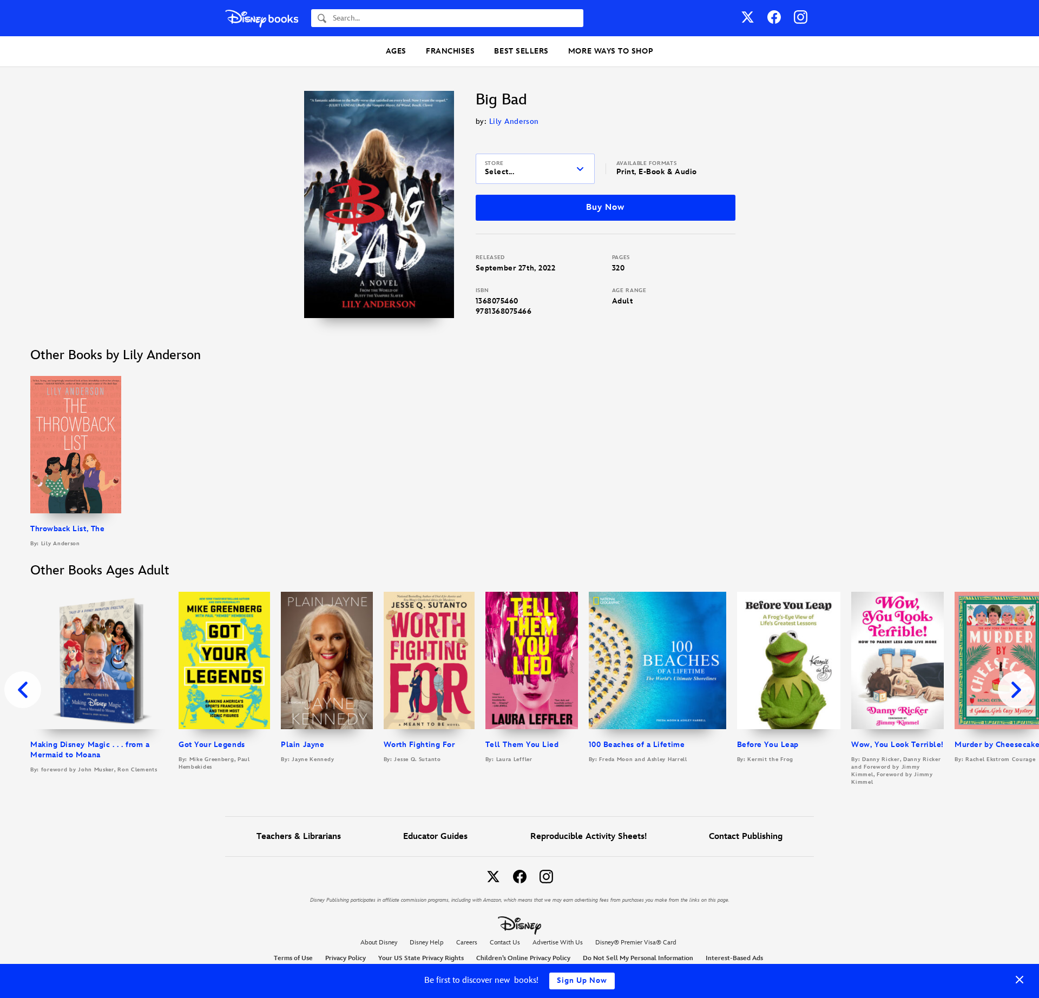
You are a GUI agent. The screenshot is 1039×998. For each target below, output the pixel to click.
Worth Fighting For (419, 744)
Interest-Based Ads (734, 958)
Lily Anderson (514, 121)
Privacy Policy (345, 958)
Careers (466, 942)
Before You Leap (768, 744)
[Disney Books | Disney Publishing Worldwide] (261, 18)
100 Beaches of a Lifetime (637, 744)
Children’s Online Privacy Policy (523, 958)
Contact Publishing (745, 836)
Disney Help (427, 942)
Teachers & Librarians (299, 836)
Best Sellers (521, 51)
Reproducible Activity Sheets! (588, 836)
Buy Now (605, 207)
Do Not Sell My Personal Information (638, 958)
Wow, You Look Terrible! (897, 744)
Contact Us (505, 942)
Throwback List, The (67, 528)
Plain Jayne (302, 744)
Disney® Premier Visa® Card (635, 942)
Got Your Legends (212, 744)
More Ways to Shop (610, 51)
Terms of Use (293, 958)
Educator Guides (435, 836)
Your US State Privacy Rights (421, 958)
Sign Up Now (582, 980)
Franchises (450, 51)
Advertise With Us (557, 942)
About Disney (378, 942)
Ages (396, 51)
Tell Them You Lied (522, 744)
